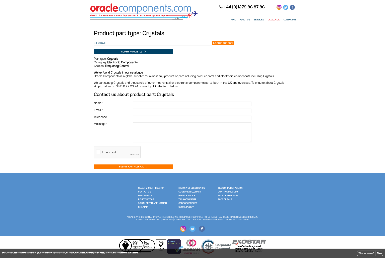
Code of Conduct (187, 203)
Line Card (167, 220)
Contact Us (144, 192)
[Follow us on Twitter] (285, 9)
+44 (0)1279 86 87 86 (244, 7)
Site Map (143, 207)
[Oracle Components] (144, 19)
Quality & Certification (151, 188)
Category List (182, 220)
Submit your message (131, 167)
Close (379, 253)
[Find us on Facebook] (292, 9)
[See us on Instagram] (279, 9)
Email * (98, 110)
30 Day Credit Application (152, 203)
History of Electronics (191, 188)
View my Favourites (131, 52)
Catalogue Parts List (148, 220)
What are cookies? (366, 253)
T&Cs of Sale (225, 200)
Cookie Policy (186, 207)
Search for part (223, 43)
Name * (98, 103)
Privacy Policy (186, 196)
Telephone (100, 117)
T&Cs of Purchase (228, 196)
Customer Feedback (189, 192)
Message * (100, 124)
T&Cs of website (187, 200)
